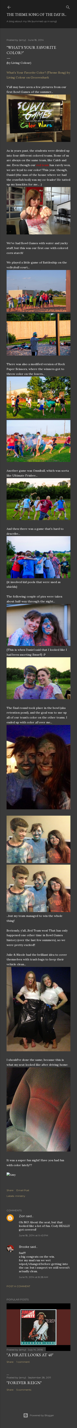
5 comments (23, 1389)
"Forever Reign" (24, 1382)
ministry (20, 1195)
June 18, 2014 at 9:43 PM (33, 1235)
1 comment (23, 1361)
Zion (22, 1216)
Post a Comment (18, 1286)
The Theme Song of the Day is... (36, 14)
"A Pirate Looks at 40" (30, 1354)
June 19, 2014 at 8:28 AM (33, 1277)
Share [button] (10, 1190)
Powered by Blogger (42, 1415)
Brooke (24, 1247)
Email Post (22, 1190)
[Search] (68, 6)
